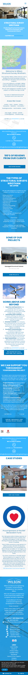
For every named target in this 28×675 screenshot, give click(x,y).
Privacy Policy (14, 651)
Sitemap (14, 660)
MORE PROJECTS (14, 275)
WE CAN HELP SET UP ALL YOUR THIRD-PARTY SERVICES (14, 352)
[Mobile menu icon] (25, 3)
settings (22, 666)
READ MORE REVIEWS (14, 167)
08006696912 (18, 36)
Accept (4, 669)
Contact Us (7, 673)
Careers (14, 658)
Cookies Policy (14, 653)
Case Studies (14, 647)
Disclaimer (14, 654)
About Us (14, 649)
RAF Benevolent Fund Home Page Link (14, 568)
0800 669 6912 (14, 620)
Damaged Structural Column (14, 266)
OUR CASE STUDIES (14, 495)
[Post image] (14, 478)
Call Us (22, 673)
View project (14, 474)
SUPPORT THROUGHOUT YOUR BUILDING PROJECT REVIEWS (14, 420)
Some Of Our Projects (14, 656)
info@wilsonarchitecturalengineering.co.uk (15, 349)
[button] (3, 476)
